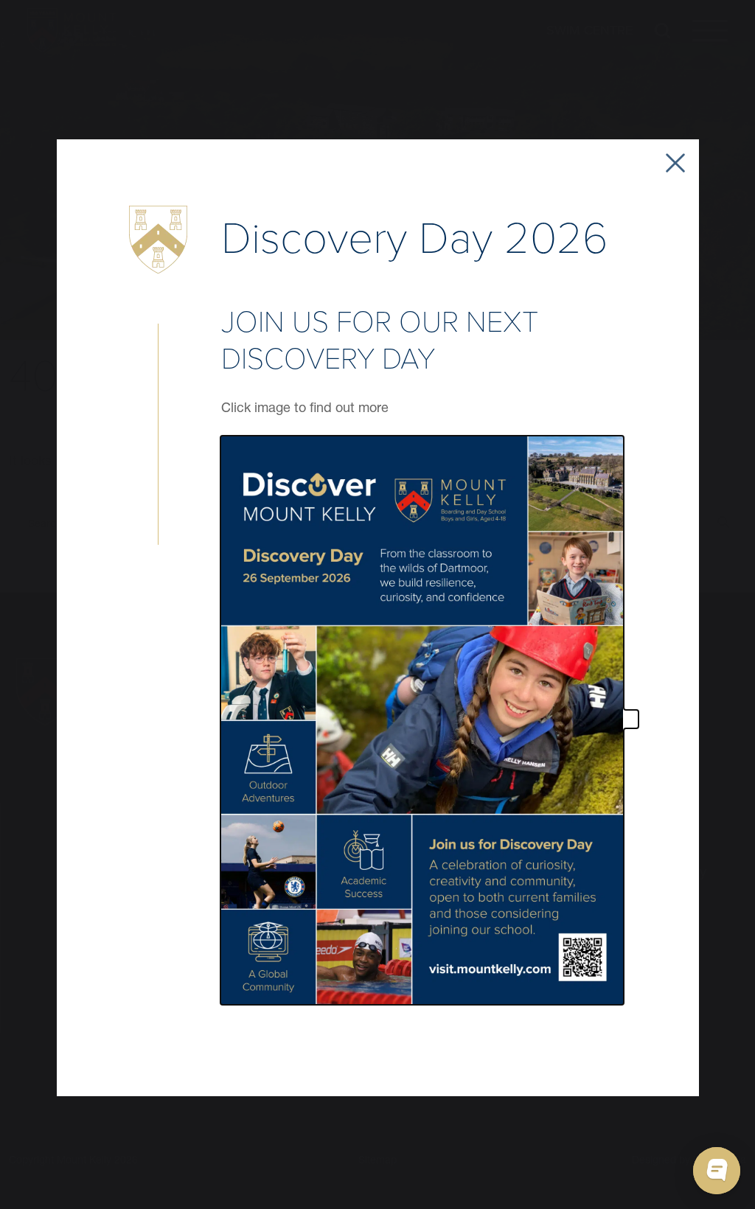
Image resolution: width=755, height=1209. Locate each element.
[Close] (675, 162)
